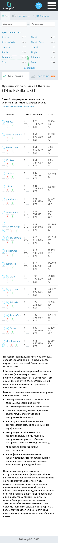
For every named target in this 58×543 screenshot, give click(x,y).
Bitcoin (43, 37)
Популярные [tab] (23, 16)
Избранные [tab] (43, 16)
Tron (43, 62)
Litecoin (43, 47)
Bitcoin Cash (43, 42)
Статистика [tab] (43, 76)
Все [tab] (6, 16)
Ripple (43, 52)
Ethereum (43, 57)
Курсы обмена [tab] (15, 76)
